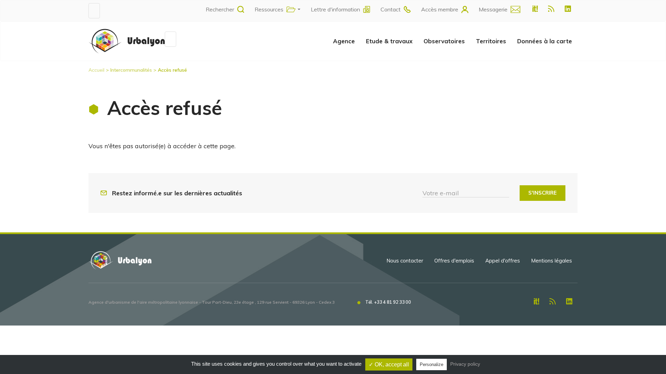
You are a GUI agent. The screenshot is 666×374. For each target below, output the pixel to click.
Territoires (491, 41)
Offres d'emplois (454, 260)
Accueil (96, 70)
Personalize (431, 364)
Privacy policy (465, 364)
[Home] (126, 41)
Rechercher (220, 9)
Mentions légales (551, 260)
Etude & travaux (389, 41)
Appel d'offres (502, 260)
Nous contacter (404, 260)
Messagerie (493, 9)
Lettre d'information (335, 9)
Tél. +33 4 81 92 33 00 (388, 302)
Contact (391, 9)
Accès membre (439, 9)
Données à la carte (544, 41)
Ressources (269, 9)
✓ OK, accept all (389, 364)
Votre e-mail (440, 193)
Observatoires (444, 41)
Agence (344, 41)
